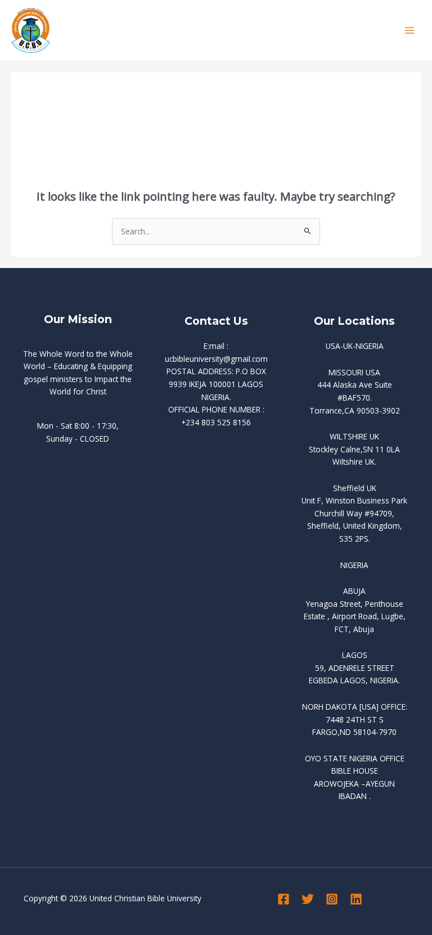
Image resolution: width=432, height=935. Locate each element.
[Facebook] (283, 899)
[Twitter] (308, 899)
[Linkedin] (356, 899)
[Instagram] (332, 899)
